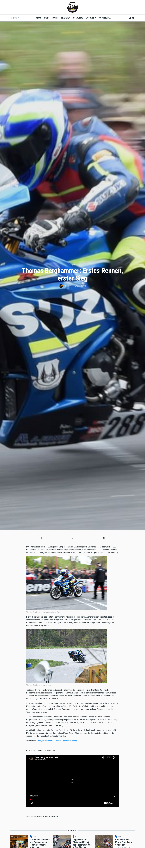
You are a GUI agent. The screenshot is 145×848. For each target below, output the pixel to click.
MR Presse (71, 286)
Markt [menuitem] (55, 18)
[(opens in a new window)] (11, 18)
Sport (73, 265)
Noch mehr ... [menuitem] (104, 18)
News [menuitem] (38, 18)
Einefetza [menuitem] (65, 18)
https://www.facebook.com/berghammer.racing (57, 741)
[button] (41, 538)
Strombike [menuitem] (78, 18)
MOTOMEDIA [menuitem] (91, 18)
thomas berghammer (40, 817)
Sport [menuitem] (46, 18)
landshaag (54, 817)
